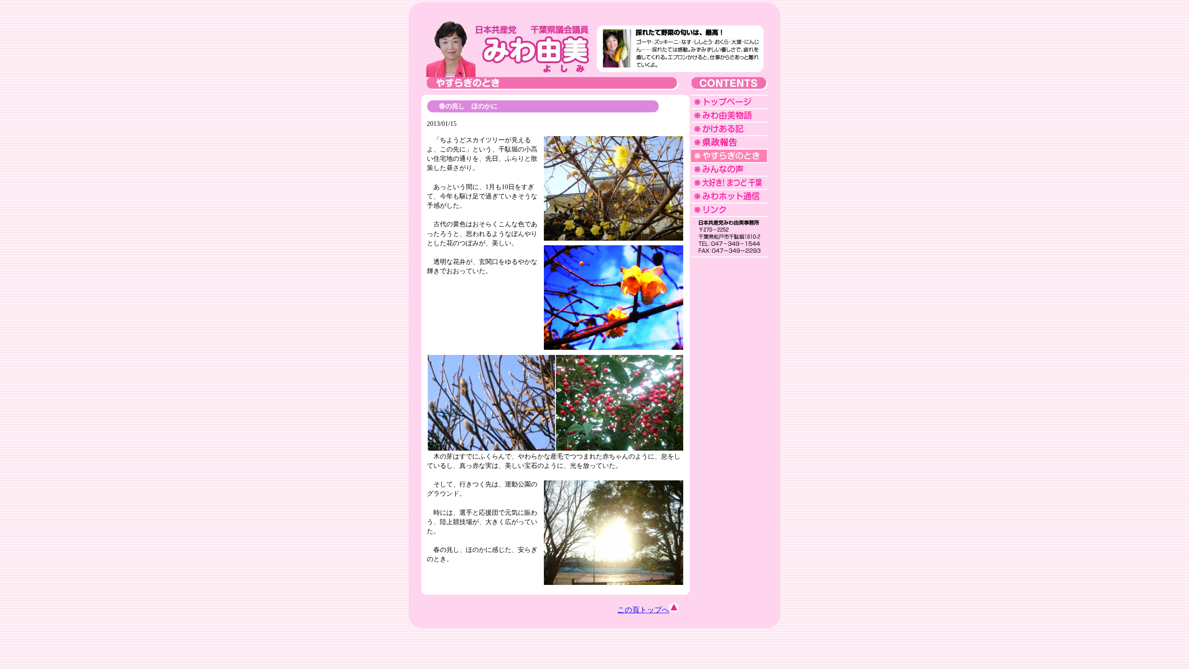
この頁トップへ (643, 610)
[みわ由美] (507, 75)
